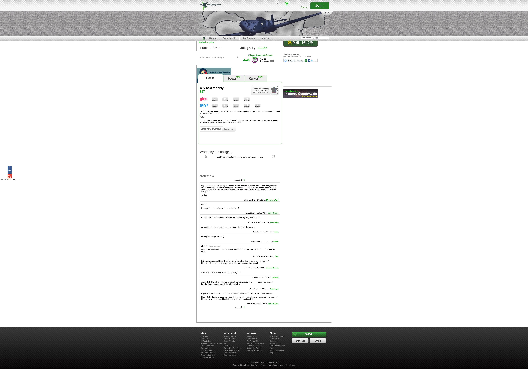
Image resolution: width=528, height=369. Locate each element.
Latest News (274, 339)
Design (300, 340)
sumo (276, 241)
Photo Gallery (229, 346)
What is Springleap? (277, 336)
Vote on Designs (230, 336)
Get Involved (229, 38)
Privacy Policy (266, 365)
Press (272, 348)
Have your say (252, 336)
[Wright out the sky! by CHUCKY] (264, 23)
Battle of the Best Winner (233, 348)
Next (330, 13)
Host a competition (231, 353)
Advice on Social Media (255, 343)
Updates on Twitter (254, 348)
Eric (277, 256)
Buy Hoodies (205, 348)
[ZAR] (286, 7)
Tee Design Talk (253, 341)
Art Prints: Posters (207, 341)
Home (202, 38)
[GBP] (282, 7)
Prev (323, 13)
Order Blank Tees (207, 346)
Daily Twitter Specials (255, 350)
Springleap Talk (252, 339)
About (264, 38)
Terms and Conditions (241, 365)
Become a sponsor (231, 355)
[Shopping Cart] (286, 4)
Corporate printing (207, 357)
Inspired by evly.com (287, 365)
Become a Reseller (208, 353)
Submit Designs (230, 339)
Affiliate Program (276, 343)
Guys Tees (205, 336)
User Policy (255, 365)
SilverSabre (273, 213)
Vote (318, 340)
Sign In (304, 7)
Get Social (248, 38)
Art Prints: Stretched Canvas (211, 343)
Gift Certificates (206, 350)
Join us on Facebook (254, 346)
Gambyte (274, 222)
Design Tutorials (230, 341)
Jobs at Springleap (277, 350)
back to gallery (208, 42)
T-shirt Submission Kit (232, 350)
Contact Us (274, 341)
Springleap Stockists (277, 346)
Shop (211, 38)
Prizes (226, 343)
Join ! (319, 5)
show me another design (212, 57)
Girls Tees (204, 339)
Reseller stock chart (208, 355)
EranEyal (274, 289)
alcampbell (262, 48)
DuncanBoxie (272, 268)
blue (276, 232)
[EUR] (290, 7)
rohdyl (276, 277)
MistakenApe (272, 200)
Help (271, 353)
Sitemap (275, 365)
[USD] (278, 7)
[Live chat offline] (10, 178)
